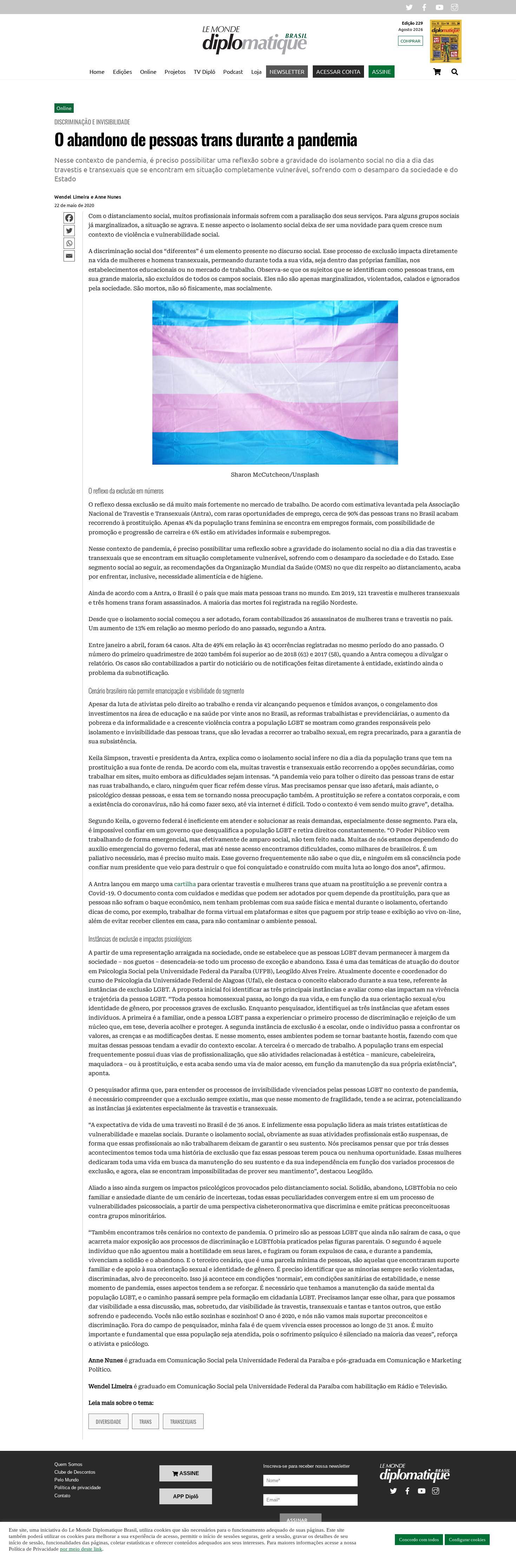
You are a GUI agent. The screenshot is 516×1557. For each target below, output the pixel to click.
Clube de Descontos (74, 1472)
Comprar (411, 41)
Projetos (175, 71)
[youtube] (439, 6)
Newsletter (287, 71)
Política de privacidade (77, 1487)
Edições (122, 71)
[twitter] (409, 6)
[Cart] (437, 72)
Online (148, 71)
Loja (256, 71)
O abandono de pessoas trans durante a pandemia (205, 138)
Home (97, 71)
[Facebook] (69, 218)
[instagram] (455, 6)
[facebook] (424, 6)
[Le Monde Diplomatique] (254, 53)
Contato (62, 1495)
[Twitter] (69, 230)
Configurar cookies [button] (467, 1539)
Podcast (233, 71)
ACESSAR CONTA (338, 71)
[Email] (69, 255)
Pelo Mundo (66, 1479)
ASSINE (381, 71)
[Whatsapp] (69, 243)
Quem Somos (68, 1464)
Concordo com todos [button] (419, 1539)
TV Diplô (204, 71)
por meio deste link (81, 1549)
